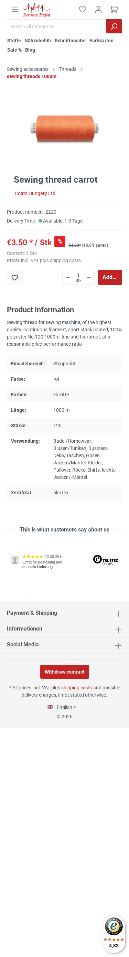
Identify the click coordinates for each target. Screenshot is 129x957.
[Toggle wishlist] (15, 277)
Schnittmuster (70, 40)
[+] (89, 277)
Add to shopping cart (112, 277)
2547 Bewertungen (28, 598)
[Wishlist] (82, 9)
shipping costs (76, 687)
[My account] (98, 9)
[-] (68, 277)
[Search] (114, 26)
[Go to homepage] (36, 10)
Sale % (14, 50)
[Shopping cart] (114, 9)
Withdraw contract (65, 672)
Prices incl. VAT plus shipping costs (44, 260)
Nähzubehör (37, 40)
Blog (30, 50)
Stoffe (14, 40)
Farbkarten (101, 40)
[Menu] (15, 9)
